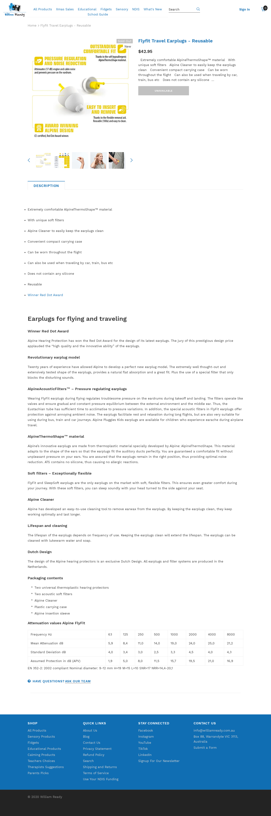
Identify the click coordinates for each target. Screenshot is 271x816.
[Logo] (15, 10)
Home (32, 25)
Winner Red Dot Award (45, 295)
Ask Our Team (78, 681)
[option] (80, 91)
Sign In (244, 9)
